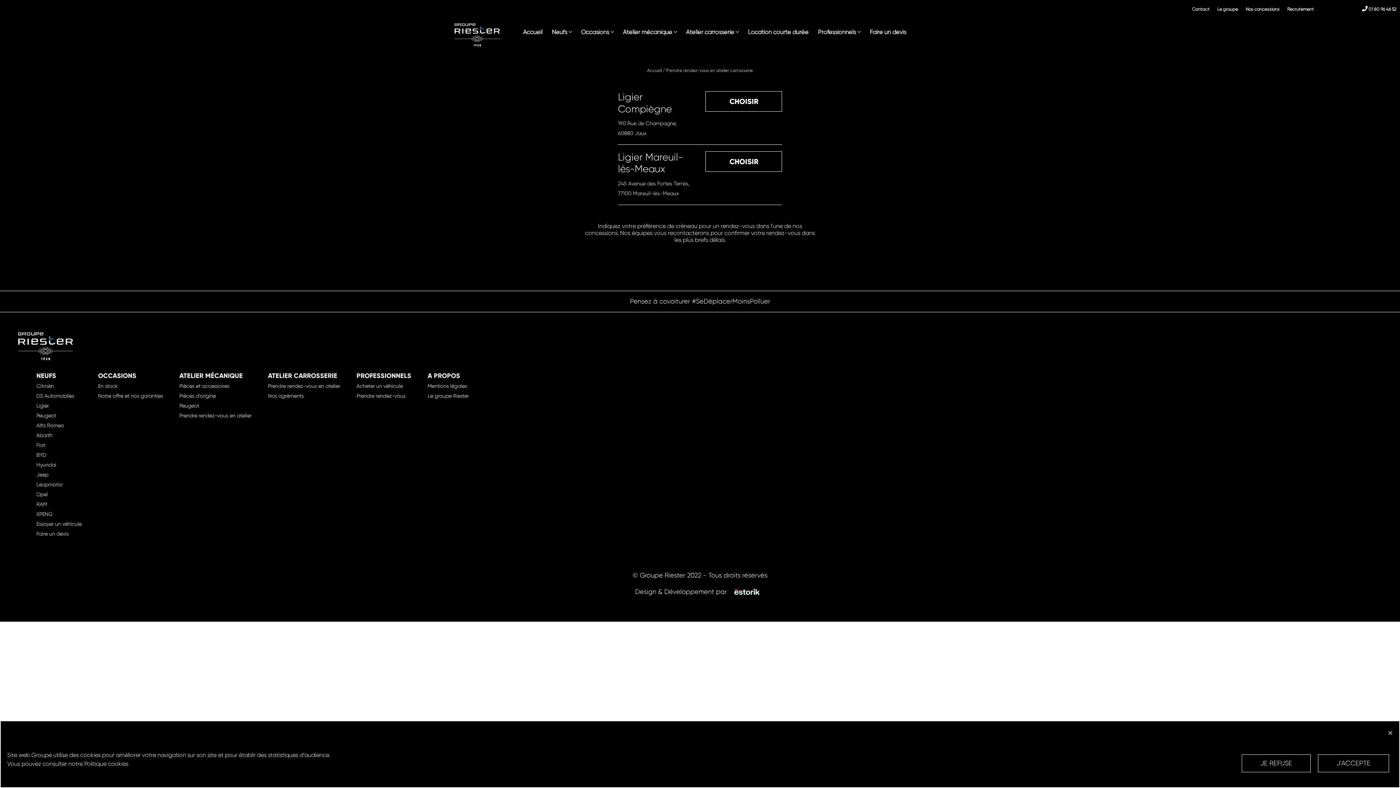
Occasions (595, 31)
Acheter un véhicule (380, 386)
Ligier (42, 406)
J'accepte (1353, 763)
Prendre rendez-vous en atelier (215, 415)
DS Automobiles (55, 396)
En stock (108, 386)
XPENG (44, 514)
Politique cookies (106, 763)
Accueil (532, 31)
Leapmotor (49, 484)
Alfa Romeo (50, 425)
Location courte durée (778, 31)
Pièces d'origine (197, 396)
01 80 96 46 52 (1382, 9)
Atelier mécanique (647, 31)
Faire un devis (888, 31)
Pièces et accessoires (204, 386)
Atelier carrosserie (710, 31)
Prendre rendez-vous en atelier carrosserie (709, 70)
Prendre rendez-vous (381, 396)
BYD (41, 455)
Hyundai (46, 465)
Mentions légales (447, 386)
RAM (41, 504)
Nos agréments (286, 396)
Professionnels (837, 31)
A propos (444, 376)
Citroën (45, 386)
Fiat (40, 445)
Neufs (559, 31)
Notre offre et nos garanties (130, 396)
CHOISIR (744, 101)
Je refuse (1276, 763)
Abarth (44, 435)
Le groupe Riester (448, 396)
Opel (42, 494)
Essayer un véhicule (59, 524)
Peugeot (46, 415)
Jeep (42, 475)
